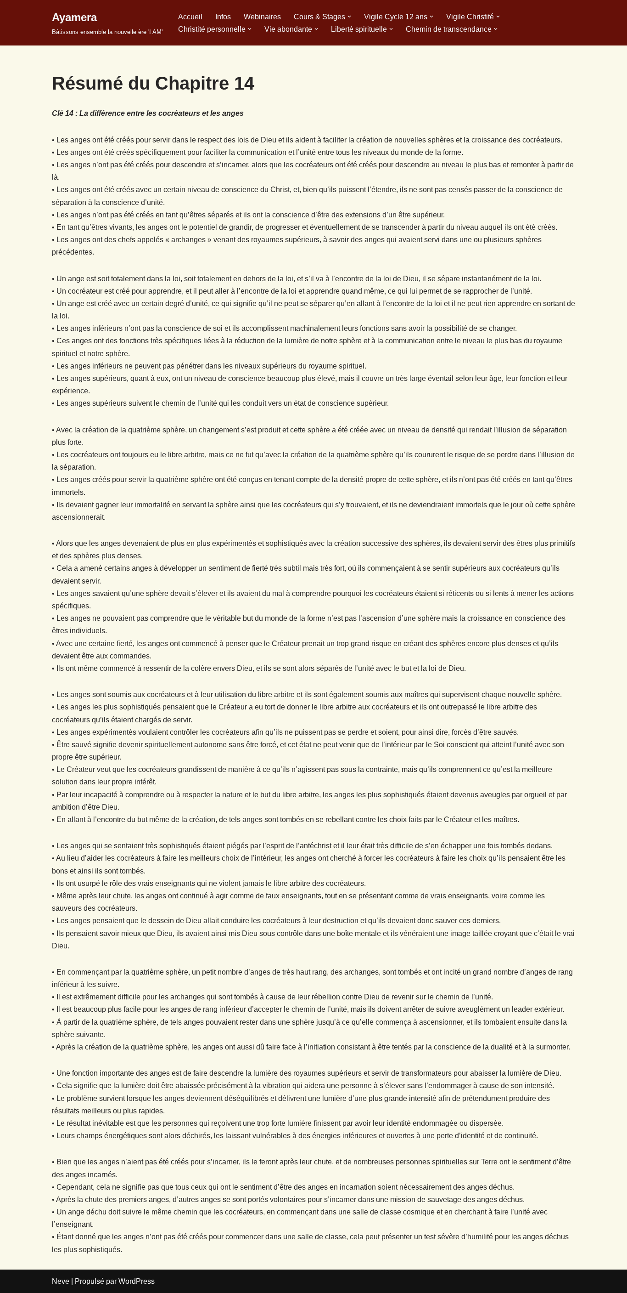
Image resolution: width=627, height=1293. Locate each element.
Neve (60, 1281)
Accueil (190, 17)
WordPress (136, 1281)
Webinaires (262, 17)
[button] (349, 16)
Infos (223, 17)
